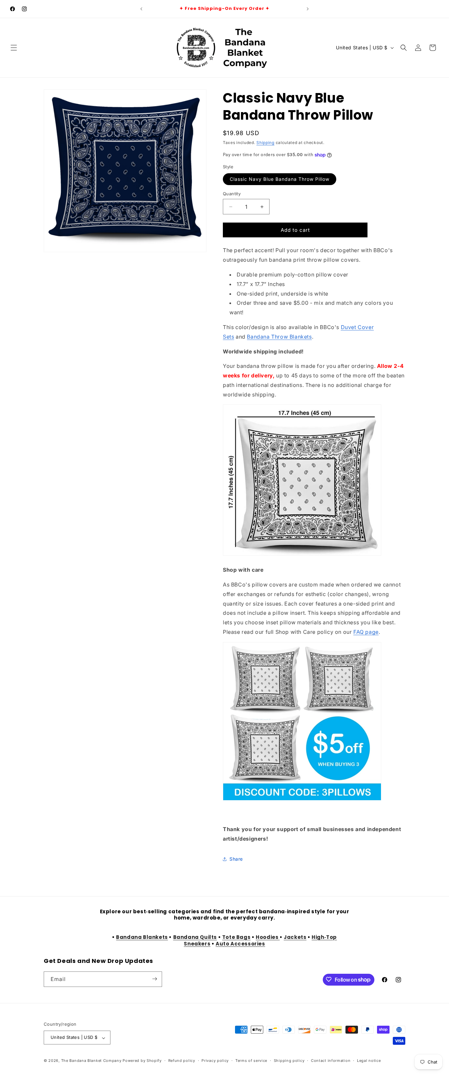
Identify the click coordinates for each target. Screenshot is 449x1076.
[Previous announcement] (141, 9)
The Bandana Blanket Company (91, 1061)
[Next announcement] (307, 9)
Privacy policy (215, 1060)
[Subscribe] (154, 979)
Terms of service (251, 1060)
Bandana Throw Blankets (279, 336)
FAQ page (366, 632)
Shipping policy (289, 1060)
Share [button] (236, 859)
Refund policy (181, 1060)
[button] (14, 47)
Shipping (265, 142)
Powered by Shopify (142, 1061)
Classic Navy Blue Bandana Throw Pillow (279, 179)
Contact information (330, 1060)
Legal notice (369, 1060)
